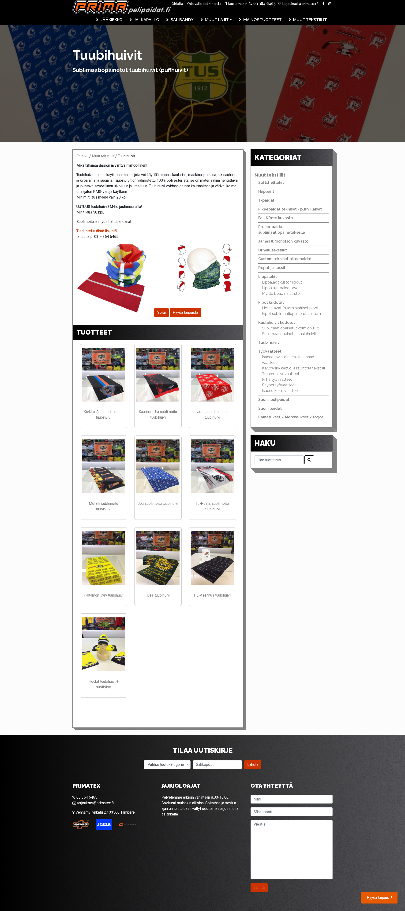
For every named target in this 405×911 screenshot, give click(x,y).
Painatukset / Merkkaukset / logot (290, 417)
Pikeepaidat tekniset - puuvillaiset (290, 209)
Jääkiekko (112, 19)
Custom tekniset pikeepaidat (285, 259)
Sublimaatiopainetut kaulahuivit (289, 334)
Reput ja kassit (271, 268)
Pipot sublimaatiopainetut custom (291, 313)
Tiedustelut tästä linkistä (96, 231)
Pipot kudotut (271, 302)
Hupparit (266, 191)
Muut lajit (217, 19)
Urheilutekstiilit (272, 250)
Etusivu (82, 156)
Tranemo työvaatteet (280, 374)
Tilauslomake (236, 4)
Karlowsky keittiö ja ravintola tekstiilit (293, 368)
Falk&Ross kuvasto (275, 218)
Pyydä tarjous (379, 897)
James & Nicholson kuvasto (283, 241)
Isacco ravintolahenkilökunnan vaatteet (288, 360)
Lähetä (252, 764)
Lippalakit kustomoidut (282, 282)
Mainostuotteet (262, 19)
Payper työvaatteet (279, 385)
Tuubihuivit (268, 342)
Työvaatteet (269, 351)
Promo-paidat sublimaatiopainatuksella (281, 230)
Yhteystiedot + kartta (204, 4)
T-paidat (266, 200)
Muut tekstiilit (310, 19)
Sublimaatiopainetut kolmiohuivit (290, 328)
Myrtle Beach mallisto (281, 293)
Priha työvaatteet (277, 379)
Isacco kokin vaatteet (280, 390)
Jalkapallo (146, 19)
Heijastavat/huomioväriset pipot (290, 308)
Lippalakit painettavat (281, 288)
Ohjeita (177, 4)
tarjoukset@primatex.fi (300, 4)
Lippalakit (267, 276)
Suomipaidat (270, 408)
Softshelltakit (271, 182)
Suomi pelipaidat (273, 399)
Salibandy (182, 19)
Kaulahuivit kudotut (276, 322)
